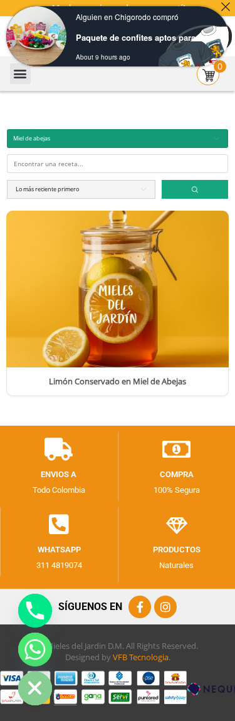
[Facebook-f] (139, 607)
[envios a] (59, 449)
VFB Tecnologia (141, 657)
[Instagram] (165, 607)
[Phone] (35, 611)
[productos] (176, 524)
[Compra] (176, 449)
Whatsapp (59, 549)
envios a (58, 474)
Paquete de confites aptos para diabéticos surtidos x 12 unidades (140, 37)
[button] (20, 73)
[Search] (195, 189)
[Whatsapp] (59, 524)
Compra (177, 474)
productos (177, 549)
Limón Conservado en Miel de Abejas (117, 382)
